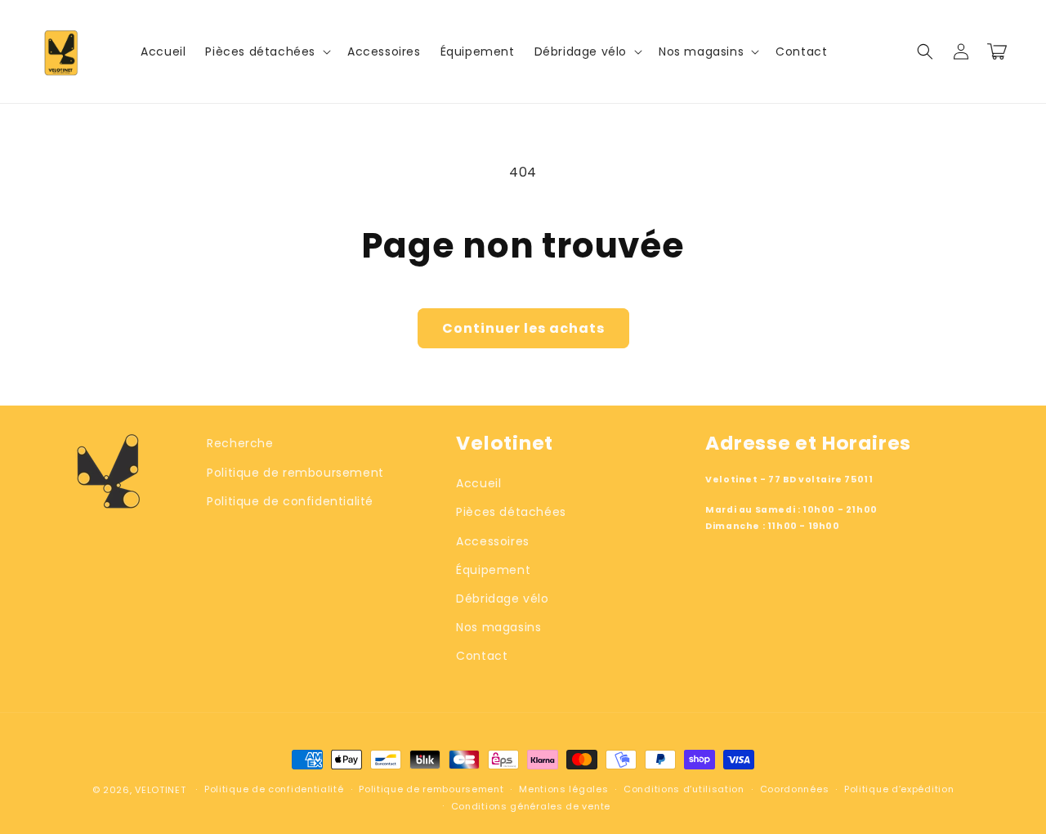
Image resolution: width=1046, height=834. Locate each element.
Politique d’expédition (899, 789)
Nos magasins (498, 627)
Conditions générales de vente (530, 806)
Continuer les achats (523, 328)
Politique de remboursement (295, 472)
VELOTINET (160, 789)
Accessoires (493, 541)
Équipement (493, 570)
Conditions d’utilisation (684, 789)
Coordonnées (794, 789)
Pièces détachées (511, 512)
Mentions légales (563, 789)
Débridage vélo (502, 598)
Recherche (240, 443)
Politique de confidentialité (290, 501)
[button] (266, 51)
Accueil (478, 483)
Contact (481, 656)
